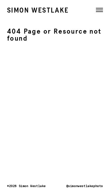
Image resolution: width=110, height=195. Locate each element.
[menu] (97, 11)
